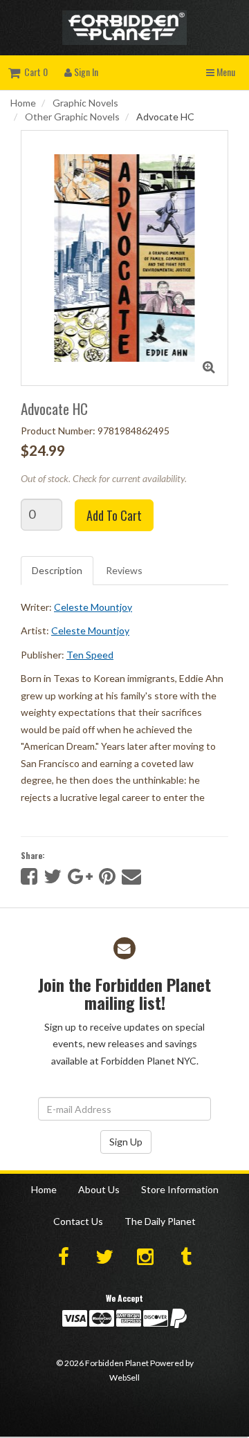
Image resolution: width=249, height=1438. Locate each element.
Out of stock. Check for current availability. (104, 478)
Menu (224, 71)
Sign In (85, 71)
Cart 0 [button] (34, 71)
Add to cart (114, 515)
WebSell (124, 1377)
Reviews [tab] (124, 570)
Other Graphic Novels (72, 116)
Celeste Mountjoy (93, 607)
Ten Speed (89, 655)
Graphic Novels (85, 103)
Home (23, 103)
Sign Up (125, 1141)
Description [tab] (57, 570)
